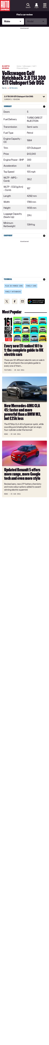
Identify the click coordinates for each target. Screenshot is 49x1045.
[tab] (24, 106)
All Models (13, 88)
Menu (45, 7)
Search (28, 7)
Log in (36, 7)
